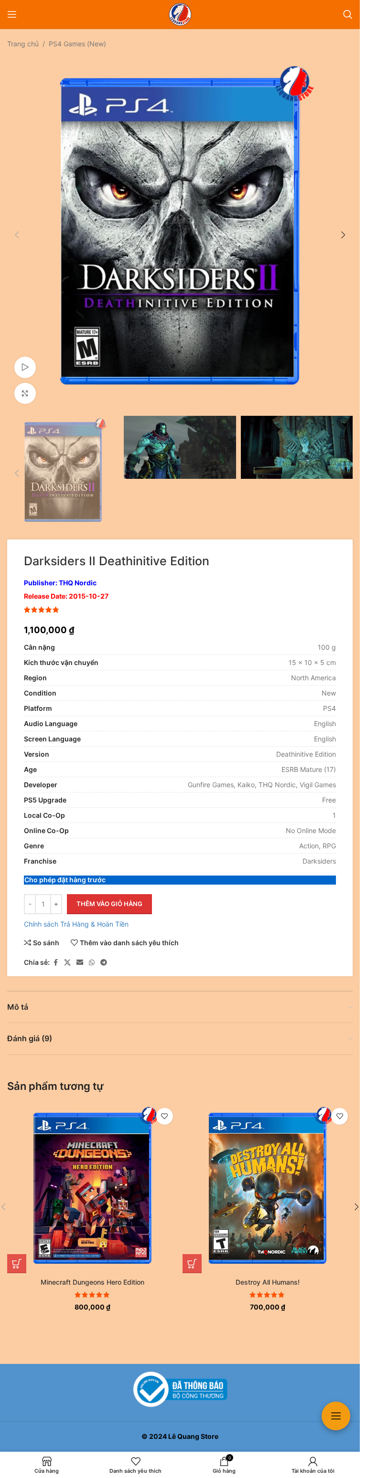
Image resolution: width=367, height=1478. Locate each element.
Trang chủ (23, 44)
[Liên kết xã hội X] (67, 953)
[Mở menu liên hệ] (336, 1416)
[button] (16, 231)
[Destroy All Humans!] (268, 1179)
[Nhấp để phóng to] (25, 386)
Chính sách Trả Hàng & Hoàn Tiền (76, 914)
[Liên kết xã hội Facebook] (55, 953)
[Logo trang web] (180, 14)
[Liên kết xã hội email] (80, 953)
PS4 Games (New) (77, 44)
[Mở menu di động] (12, 14)
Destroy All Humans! (268, 1272)
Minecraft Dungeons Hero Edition (92, 1272)
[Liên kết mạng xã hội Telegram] (103, 953)
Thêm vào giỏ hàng (109, 894)
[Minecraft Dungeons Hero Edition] (92, 1179)
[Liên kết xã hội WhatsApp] (91, 953)
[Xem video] (25, 360)
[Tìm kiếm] (347, 14)
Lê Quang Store (193, 1436)
